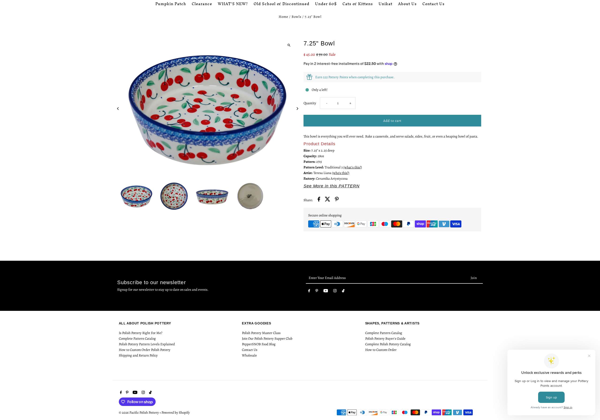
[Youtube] (325, 291)
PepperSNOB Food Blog (259, 344)
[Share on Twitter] (327, 200)
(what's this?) (352, 167)
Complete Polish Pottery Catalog (388, 344)
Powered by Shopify (175, 412)
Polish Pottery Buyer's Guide (385, 338)
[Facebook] (309, 291)
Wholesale (249, 355)
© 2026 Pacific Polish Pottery (139, 412)
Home (283, 16)
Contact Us (249, 349)
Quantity (310, 103)
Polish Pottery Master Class (261, 333)
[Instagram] (335, 291)
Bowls (296, 16)
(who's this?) (340, 173)
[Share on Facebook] (319, 200)
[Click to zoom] (289, 45)
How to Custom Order (381, 349)
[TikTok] (343, 291)
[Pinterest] (316, 291)
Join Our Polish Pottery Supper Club (267, 338)
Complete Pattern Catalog (137, 338)
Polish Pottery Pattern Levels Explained (147, 344)
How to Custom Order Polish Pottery (144, 349)
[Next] (297, 108)
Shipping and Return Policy (138, 355)
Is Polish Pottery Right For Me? (140, 333)
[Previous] (118, 108)
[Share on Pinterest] (337, 200)
